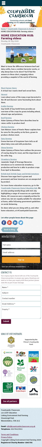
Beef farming (6, 118)
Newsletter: (9, 236)
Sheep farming (7, 147)
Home (3, 29)
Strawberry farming (9, 159)
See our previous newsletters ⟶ (15, 267)
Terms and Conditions (9, 434)
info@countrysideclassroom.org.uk (21, 426)
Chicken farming (7, 127)
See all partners (10, 401)
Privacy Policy (6, 437)
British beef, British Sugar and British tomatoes (20, 174)
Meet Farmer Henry (9, 88)
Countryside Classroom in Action (21, 29)
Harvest (4, 94)
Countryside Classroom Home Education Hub (19, 188)
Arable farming (7, 106)
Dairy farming (6, 139)
